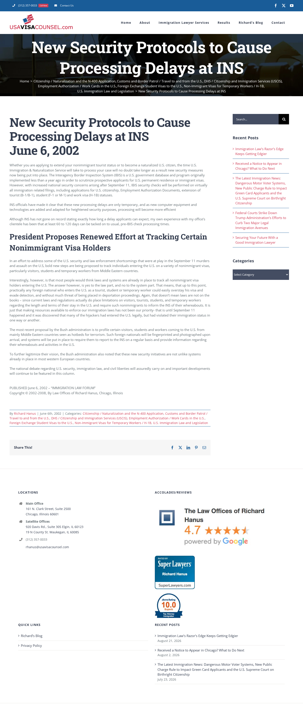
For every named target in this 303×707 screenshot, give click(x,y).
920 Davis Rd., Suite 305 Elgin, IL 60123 (54, 527)
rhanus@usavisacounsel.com (47, 547)
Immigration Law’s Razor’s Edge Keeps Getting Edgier (197, 635)
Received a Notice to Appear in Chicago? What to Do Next (200, 650)
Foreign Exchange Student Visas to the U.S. (41, 423)
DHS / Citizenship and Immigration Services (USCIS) (89, 418)
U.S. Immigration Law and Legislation (180, 423)
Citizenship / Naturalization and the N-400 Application (123, 413)
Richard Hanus (25, 413)
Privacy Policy (31, 645)
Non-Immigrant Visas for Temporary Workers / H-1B (113, 423)
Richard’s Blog (31, 635)
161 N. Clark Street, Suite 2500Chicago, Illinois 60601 (48, 511)
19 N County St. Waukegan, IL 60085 (52, 532)
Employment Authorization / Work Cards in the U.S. (167, 418)
